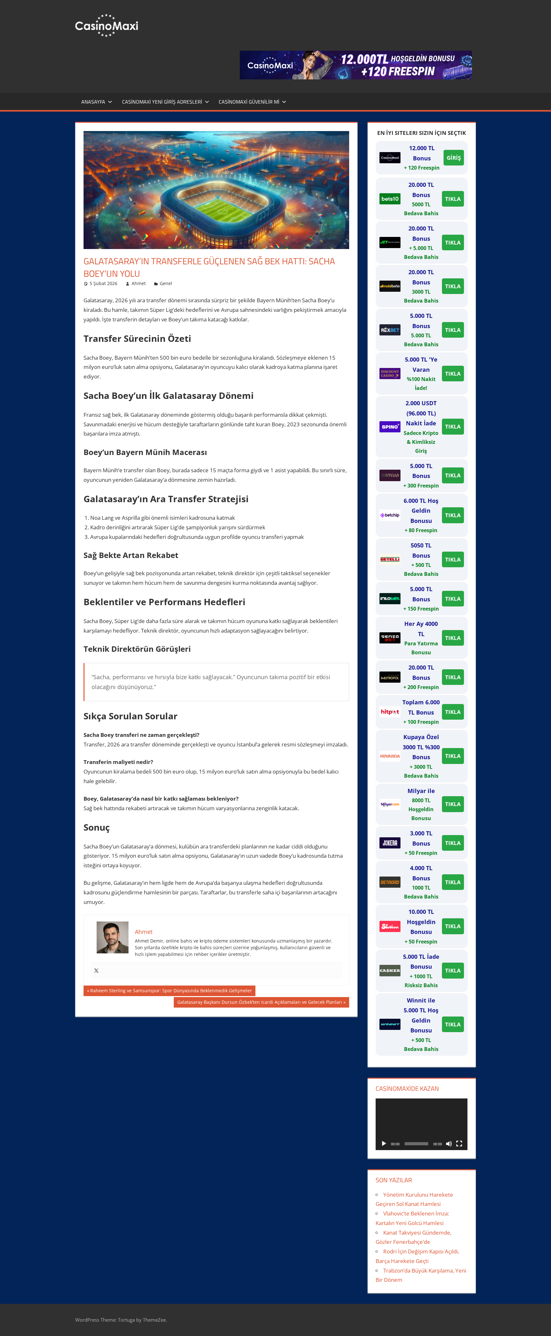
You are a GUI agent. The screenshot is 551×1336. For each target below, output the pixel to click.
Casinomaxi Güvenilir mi (249, 102)
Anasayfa (93, 102)
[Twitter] (96, 971)
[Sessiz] (449, 1144)
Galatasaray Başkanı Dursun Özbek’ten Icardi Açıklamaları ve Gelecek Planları (259, 1003)
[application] (421, 1124)
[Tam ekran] (459, 1144)
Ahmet (139, 283)
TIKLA (453, 198)
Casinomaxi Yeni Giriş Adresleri (162, 102)
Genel (166, 283)
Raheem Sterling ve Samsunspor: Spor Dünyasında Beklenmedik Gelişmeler (171, 991)
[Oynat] (384, 1144)
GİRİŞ (454, 157)
